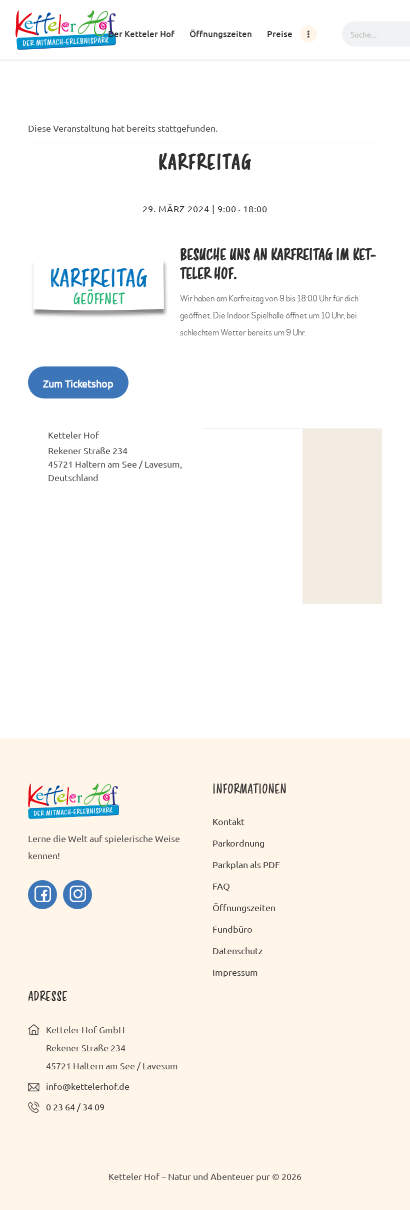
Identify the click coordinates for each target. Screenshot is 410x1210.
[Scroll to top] (385, 1180)
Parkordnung (238, 843)
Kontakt (228, 821)
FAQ (221, 886)
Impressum (235, 972)
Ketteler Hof (73, 435)
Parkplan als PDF (246, 864)
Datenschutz (237, 950)
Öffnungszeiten (244, 907)
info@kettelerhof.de (88, 1086)
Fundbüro (232, 929)
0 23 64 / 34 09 (75, 1106)
